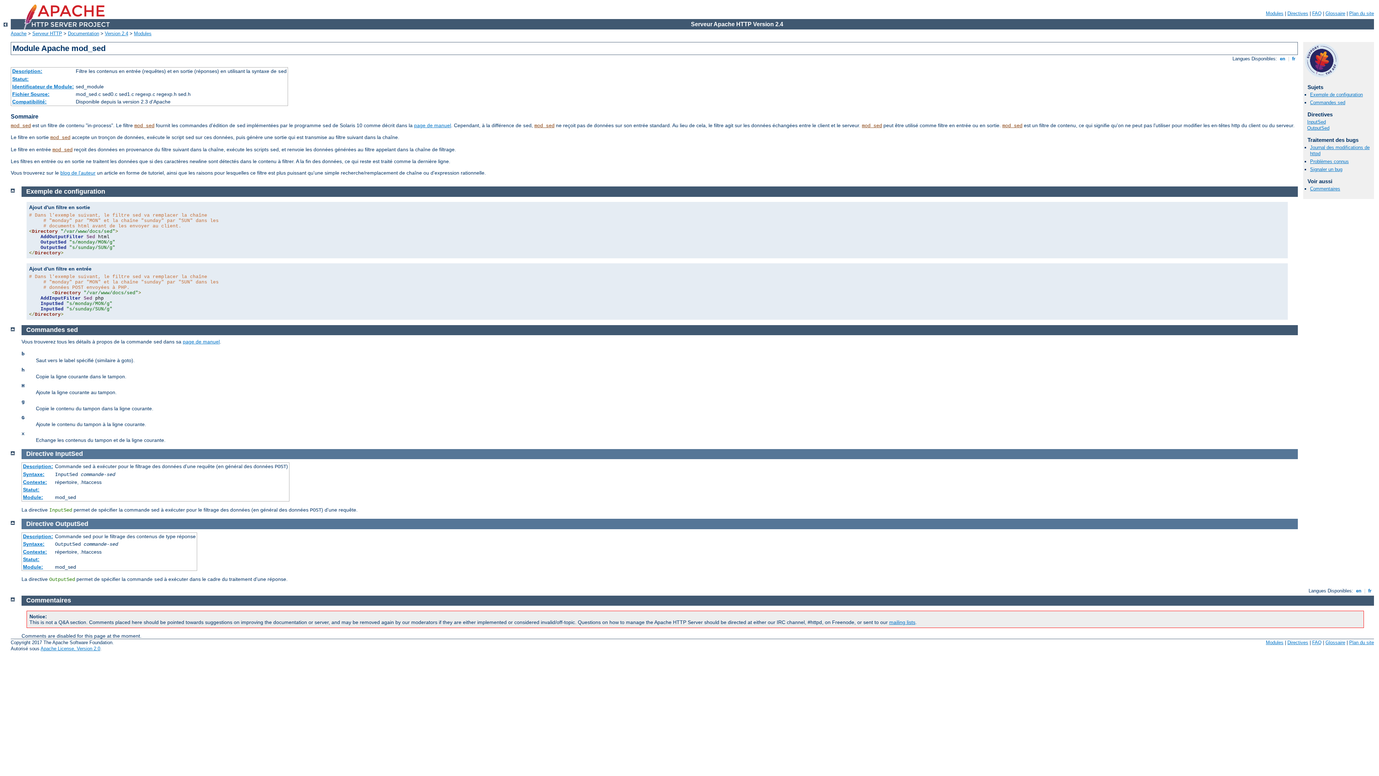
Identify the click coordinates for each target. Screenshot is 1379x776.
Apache (19, 33)
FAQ (1317, 13)
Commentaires (1325, 188)
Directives (1297, 13)
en (1282, 58)
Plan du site (1361, 13)
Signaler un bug (1326, 169)
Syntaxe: (34, 474)
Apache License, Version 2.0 (70, 648)
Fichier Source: (31, 94)
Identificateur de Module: (43, 86)
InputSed (1316, 122)
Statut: (20, 79)
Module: (33, 497)
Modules (1274, 13)
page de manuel (432, 125)
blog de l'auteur (78, 173)
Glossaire (1335, 13)
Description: (27, 71)
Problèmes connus (1329, 161)
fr (1294, 58)
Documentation (83, 33)
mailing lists (902, 622)
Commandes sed (1327, 102)
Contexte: (35, 482)
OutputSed (1318, 128)
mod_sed (21, 126)
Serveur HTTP (47, 33)
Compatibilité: (29, 102)
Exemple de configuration (1336, 94)
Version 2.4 (116, 33)
